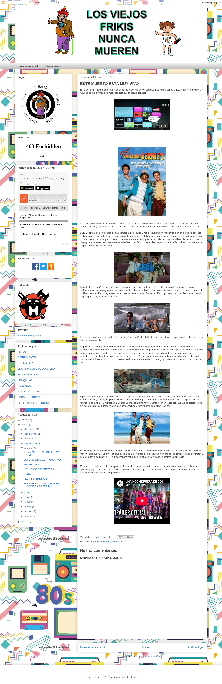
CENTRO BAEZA (27, 357)
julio (26, 492)
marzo (28, 506)
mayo (27, 501)
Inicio (145, 647)
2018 (25, 420)
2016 (25, 521)
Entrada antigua (194, 647)
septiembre (30, 443)
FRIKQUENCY (25, 380)
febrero (28, 511)
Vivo (123, 541)
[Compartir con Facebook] (128, 537)
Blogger (133, 677)
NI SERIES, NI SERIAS (30, 391)
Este (99, 541)
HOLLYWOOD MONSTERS (39, 469)
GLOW (27, 474)
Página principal (28, 66)
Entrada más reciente (93, 647)
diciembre (30, 429)
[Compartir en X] (125, 537)
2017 (25, 425)
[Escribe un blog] (122, 537)
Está (93, 541)
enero (28, 516)
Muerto (106, 541)
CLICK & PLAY (26, 363)
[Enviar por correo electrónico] (119, 537)
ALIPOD (22, 351)
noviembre (30, 433)
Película (116, 541)
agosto (28, 448)
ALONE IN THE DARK (36, 478)
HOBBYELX (24, 385)
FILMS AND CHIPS (28, 374)
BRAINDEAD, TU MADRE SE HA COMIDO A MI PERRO (41, 485)
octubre (28, 438)
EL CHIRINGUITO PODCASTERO (36, 368)
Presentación (53, 66)
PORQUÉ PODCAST (29, 397)
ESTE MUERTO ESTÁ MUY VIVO (42, 459)
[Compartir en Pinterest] (132, 537)
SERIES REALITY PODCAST (33, 402)
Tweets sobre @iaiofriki (30, 335)
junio (27, 497)
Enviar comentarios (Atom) (149, 656)
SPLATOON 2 (31, 464)
